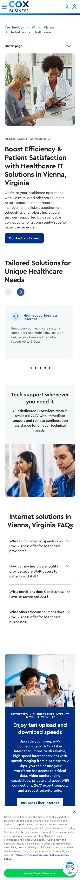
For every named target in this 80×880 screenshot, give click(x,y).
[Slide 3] (40, 367)
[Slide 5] (49, 367)
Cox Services (14, 27)
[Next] (20, 292)
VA (34, 27)
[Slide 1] (31, 367)
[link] (4, 7)
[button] (67, 6)
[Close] (74, 811)
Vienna (49, 27)
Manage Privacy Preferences (40, 873)
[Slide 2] (36, 367)
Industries (18, 32)
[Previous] (8, 292)
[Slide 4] (45, 367)
